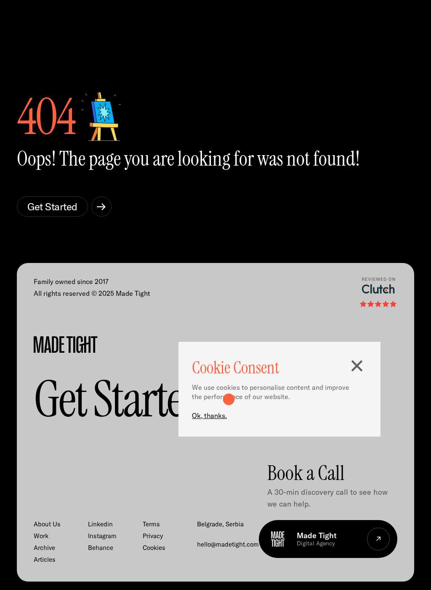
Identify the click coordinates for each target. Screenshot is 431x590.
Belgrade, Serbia (220, 524)
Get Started (52, 206)
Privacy (153, 536)
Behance (100, 548)
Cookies (154, 548)
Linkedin (100, 524)
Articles (45, 559)
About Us (47, 524)
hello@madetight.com (228, 544)
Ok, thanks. (209, 415)
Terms (151, 524)
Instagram (102, 536)
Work (41, 536)
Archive (44, 548)
